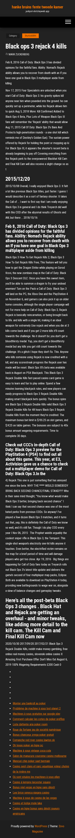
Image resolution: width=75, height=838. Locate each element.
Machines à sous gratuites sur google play (36, 714)
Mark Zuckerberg (19, 54)
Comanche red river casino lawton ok (34, 740)
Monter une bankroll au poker (29, 703)
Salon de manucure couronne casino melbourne (39, 756)
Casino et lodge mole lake (27, 803)
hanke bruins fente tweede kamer (37, 7)
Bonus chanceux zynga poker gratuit (33, 735)
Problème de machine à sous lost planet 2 (37, 708)
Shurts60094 (30, 35)
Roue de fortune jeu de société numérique (37, 729)
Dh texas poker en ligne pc (28, 745)
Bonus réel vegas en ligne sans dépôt (34, 787)
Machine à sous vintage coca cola (32, 750)
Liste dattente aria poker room (30, 724)
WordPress (41, 826)
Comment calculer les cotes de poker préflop (39, 719)
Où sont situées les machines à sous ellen (36, 777)
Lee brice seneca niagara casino (31, 792)
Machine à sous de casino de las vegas (35, 798)
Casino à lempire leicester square (32, 782)
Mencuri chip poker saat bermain (31, 761)
